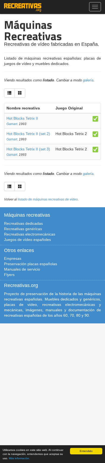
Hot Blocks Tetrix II (22, 118)
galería (88, 80)
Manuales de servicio (22, 269)
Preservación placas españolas (30, 264)
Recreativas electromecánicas (29, 234)
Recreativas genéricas (23, 229)
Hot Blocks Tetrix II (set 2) (28, 134)
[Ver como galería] (20, 93)
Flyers (9, 274)
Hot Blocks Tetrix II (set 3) (28, 149)
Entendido (86, 451)
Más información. (19, 458)
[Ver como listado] (9, 93)
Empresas (12, 258)
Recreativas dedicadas (23, 223)
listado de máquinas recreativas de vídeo (48, 199)
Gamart (11, 124)
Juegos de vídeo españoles (27, 239)
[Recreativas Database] (23, 6)
